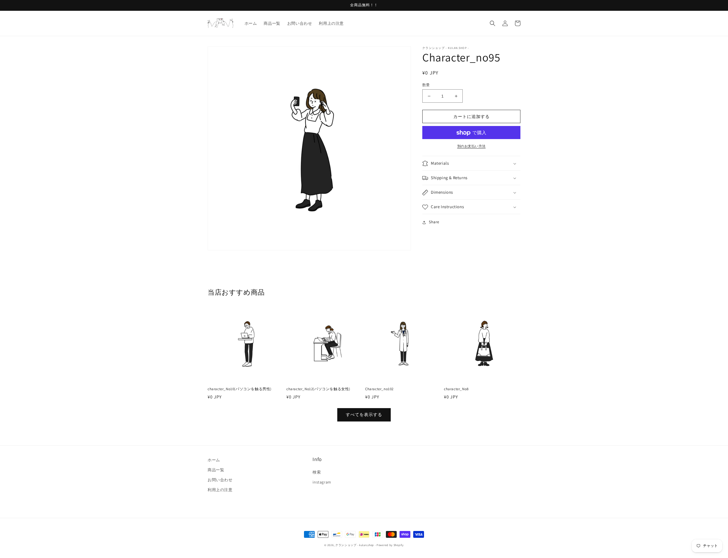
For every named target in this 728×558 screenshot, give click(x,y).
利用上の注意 (220, 489)
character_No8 (456, 389)
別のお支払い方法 (471, 146)
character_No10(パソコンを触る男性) (240, 389)
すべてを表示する (364, 414)
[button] (492, 23)
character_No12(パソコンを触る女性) (318, 389)
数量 (426, 84)
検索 (317, 472)
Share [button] (434, 222)
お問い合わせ (220, 479)
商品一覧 (216, 469)
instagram (322, 482)
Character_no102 (379, 389)
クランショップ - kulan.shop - (355, 545)
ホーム (214, 459)
